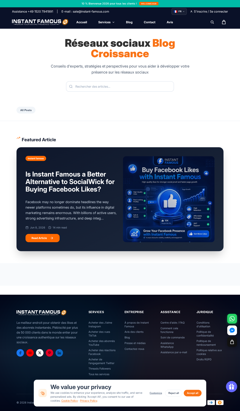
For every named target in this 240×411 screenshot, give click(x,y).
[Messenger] (232, 330)
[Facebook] (20, 353)
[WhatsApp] (232, 319)
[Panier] (232, 342)
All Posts (26, 110)
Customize (156, 393)
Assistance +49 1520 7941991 (32, 11)
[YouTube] (30, 353)
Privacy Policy (88, 400)
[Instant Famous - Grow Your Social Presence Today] (40, 22)
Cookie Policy (69, 400)
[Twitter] (40, 353)
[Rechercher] (212, 22)
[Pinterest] (49, 353)
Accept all (192, 393)
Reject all (173, 393)
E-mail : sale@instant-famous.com (85, 11)
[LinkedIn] (59, 353)
